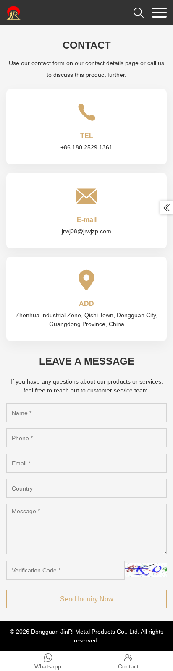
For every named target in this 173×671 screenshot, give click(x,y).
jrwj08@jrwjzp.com (86, 231)
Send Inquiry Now (86, 599)
